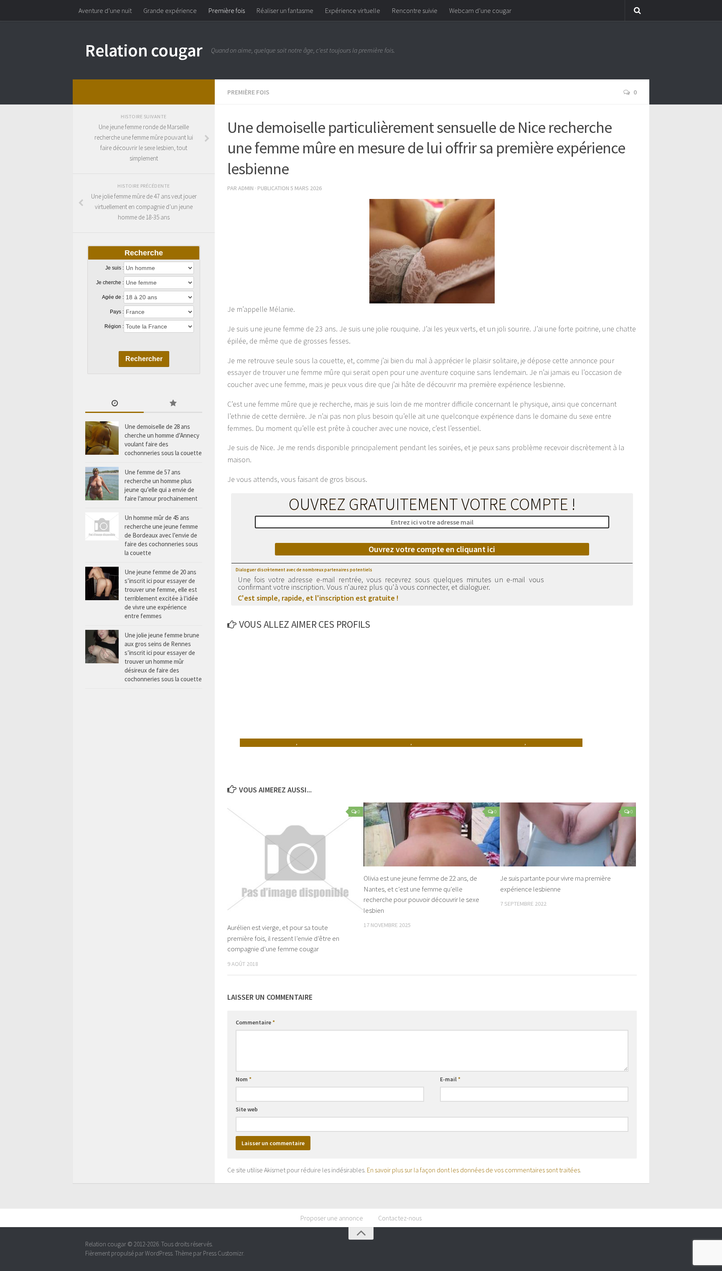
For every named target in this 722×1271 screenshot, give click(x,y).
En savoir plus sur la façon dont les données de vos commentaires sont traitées (473, 1170)
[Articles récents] (114, 404)
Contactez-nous (400, 1218)
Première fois (226, 10)
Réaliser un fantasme (285, 10)
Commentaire (255, 1022)
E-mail (450, 1079)
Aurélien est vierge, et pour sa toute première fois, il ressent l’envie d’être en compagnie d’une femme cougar (283, 938)
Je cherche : (110, 282)
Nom (244, 1079)
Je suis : (114, 268)
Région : (114, 326)
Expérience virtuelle (352, 10)
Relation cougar (144, 50)
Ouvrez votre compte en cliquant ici (432, 549)
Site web (247, 1109)
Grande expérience (170, 10)
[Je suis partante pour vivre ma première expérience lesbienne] (568, 834)
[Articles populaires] (173, 404)
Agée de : (113, 297)
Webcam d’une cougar (480, 10)
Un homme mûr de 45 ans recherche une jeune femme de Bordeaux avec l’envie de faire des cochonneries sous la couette (161, 535)
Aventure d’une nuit (105, 10)
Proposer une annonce (331, 1218)
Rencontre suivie (414, 10)
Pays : (117, 312)
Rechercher (144, 358)
